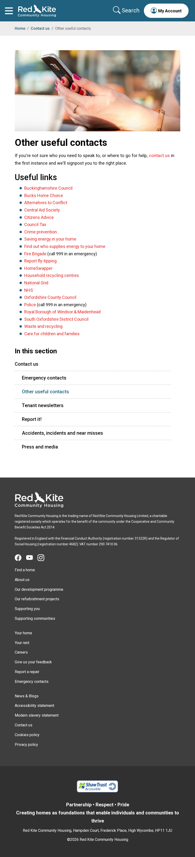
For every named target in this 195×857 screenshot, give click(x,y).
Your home (23, 633)
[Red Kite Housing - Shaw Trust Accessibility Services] (97, 786)
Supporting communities (35, 618)
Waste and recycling (43, 326)
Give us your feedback (33, 662)
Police (30, 304)
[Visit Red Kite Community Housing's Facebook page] (20, 558)
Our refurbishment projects (37, 599)
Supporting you (27, 608)
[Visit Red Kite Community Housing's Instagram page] (43, 558)
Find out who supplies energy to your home (64, 246)
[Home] (39, 499)
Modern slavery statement (36, 715)
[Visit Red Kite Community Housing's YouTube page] (32, 558)
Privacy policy (26, 744)
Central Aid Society (42, 209)
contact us (159, 155)
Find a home (25, 570)
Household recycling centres (51, 275)
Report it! (32, 419)
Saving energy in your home (50, 238)
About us (22, 579)
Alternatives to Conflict (45, 202)
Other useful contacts (45, 391)
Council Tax (35, 224)
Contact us (40, 28)
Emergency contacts (44, 378)
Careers (21, 652)
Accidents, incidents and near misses (62, 433)
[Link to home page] (37, 11)
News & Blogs (27, 696)
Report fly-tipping (40, 260)
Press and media (40, 447)
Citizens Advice (39, 217)
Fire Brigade (35, 253)
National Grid (36, 282)
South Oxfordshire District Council (56, 319)
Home (20, 28)
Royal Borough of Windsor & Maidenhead (62, 311)
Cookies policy (27, 735)
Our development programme (39, 589)
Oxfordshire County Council (50, 297)
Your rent (22, 642)
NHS (28, 290)
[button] (166, 11)
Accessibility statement (34, 705)
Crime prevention (40, 231)
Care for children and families (52, 333)
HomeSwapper (38, 268)
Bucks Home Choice (43, 195)
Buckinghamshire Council (48, 188)
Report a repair (27, 672)
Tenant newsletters (42, 405)
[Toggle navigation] (9, 10)
